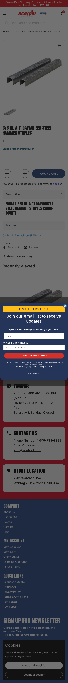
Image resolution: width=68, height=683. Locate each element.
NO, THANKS (34, 373)
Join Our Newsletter (34, 356)
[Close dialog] (65, 306)
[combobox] (33, 347)
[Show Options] (62, 347)
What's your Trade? (16, 343)
